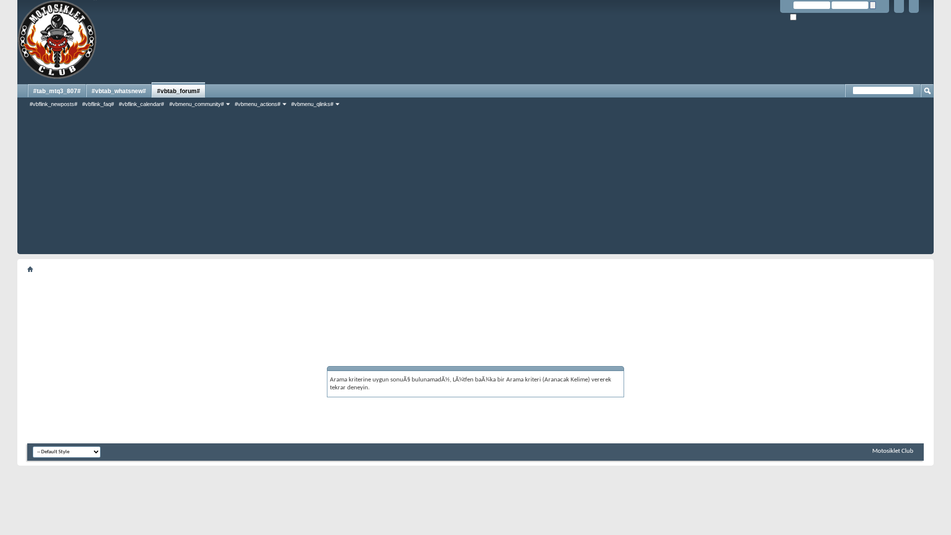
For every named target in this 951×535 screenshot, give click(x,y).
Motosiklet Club (892, 451)
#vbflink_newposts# (53, 104)
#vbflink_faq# (98, 104)
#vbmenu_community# (196, 104)
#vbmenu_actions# (257, 104)
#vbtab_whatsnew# (119, 91)
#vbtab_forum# (178, 91)
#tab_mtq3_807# (57, 91)
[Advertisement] (475, 184)
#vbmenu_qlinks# (312, 104)
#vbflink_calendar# (141, 104)
